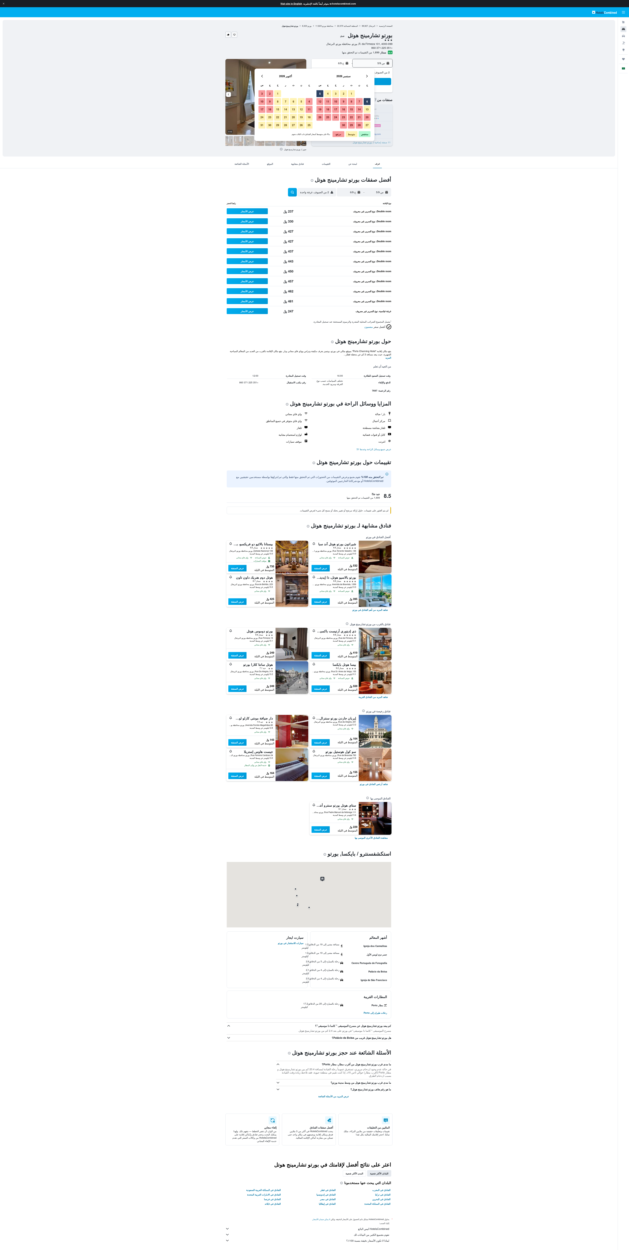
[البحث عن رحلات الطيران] (623, 22)
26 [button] (319, 117)
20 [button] (367, 117)
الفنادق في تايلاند (273, 1203)
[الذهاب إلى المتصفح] (623, 50)
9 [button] (343, 101)
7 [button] (359, 101)
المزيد (388, 357)
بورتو (310, 25)
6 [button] (367, 101)
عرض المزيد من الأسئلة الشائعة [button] (333, 1096)
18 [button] (327, 109)
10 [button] (335, 101)
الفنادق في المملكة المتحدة (377, 1203)
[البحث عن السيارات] (623, 36)
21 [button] (359, 117)
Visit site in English (291, 3)
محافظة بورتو (327, 25)
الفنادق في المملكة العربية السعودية (263, 1190)
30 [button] (343, 125)
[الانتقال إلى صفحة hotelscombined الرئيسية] (604, 12)
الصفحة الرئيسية (385, 25)
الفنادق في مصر (328, 1199)
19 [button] (319, 109)
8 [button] (351, 101)
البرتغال (372, 25)
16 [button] (343, 109)
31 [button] (261, 125)
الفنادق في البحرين (381, 1199)
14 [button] (359, 109)
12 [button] (319, 101)
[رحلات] (623, 59)
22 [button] (351, 117)
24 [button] (335, 117)
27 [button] (367, 125)
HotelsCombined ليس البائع (373, 1229)
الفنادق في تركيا (383, 1194)
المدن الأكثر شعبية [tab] (354, 1173)
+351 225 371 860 (381, 48)
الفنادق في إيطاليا (327, 1203)
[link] (370, 609)
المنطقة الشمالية (351, 25)
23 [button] (343, 117)
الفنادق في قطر (328, 1190)
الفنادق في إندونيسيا (326, 1194)
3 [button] (335, 93)
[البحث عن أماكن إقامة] (623, 29)
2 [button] (343, 93)
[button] (3, 3)
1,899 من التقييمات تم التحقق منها (360, 52)
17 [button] (335, 109)
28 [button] (359, 125)
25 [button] (327, 117)
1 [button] (351, 93)
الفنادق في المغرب (381, 1190)
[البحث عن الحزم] (623, 43)
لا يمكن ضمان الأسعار (321, 1219)
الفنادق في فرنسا (272, 1199)
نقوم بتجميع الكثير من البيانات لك (371, 1235)
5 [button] (320, 93)
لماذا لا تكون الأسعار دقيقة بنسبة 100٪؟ (367, 1240)
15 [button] (351, 109)
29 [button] (351, 125)
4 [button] (328, 93)
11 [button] (327, 101)
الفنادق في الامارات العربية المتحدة (264, 1194)
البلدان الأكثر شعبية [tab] (379, 1173)
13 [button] (367, 109)
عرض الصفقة (320, 568)
